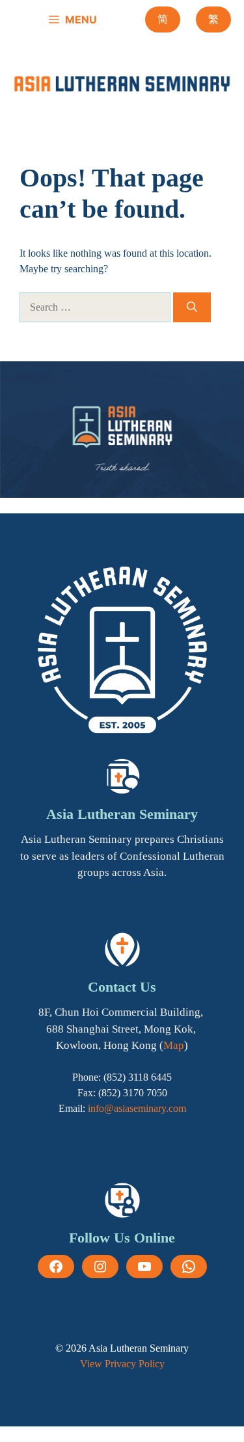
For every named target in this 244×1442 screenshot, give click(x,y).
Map (173, 1045)
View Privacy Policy (122, 1363)
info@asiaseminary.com (137, 1108)
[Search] (192, 307)
